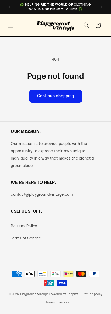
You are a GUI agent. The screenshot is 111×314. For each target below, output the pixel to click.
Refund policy (92, 294)
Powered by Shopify (63, 294)
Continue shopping (55, 96)
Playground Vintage (34, 294)
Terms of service (58, 302)
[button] (11, 25)
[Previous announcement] (10, 7)
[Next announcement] (101, 7)
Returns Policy (24, 226)
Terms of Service (26, 238)
